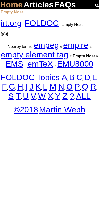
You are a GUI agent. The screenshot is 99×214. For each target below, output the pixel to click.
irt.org (11, 23)
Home (11, 4)
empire (75, 45)
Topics (48, 77)
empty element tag (34, 54)
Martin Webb (62, 109)
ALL (83, 96)
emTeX (40, 63)
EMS (14, 63)
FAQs (65, 4)
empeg (46, 45)
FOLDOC (42, 23)
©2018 (26, 109)
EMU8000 (75, 63)
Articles (39, 4)
